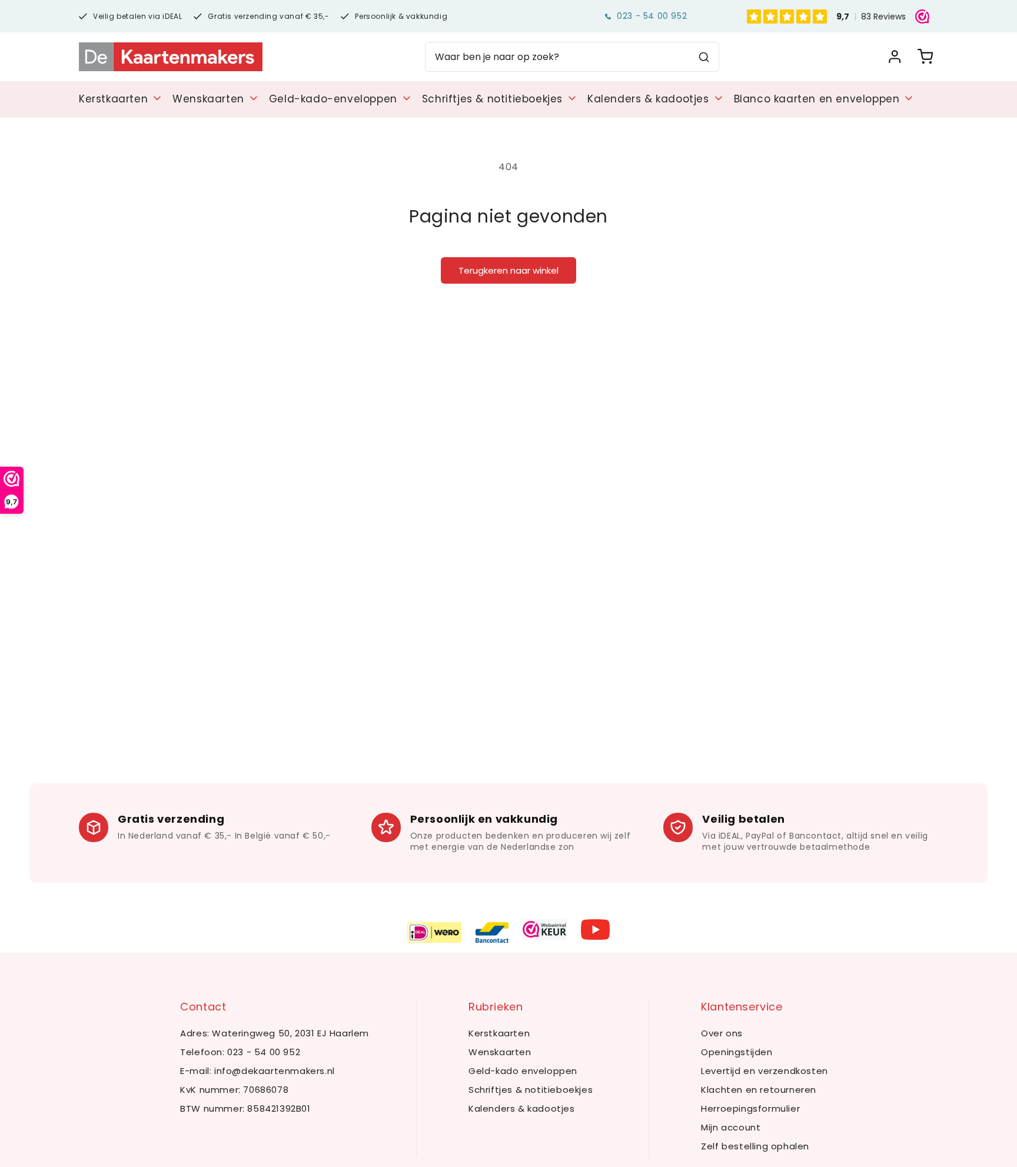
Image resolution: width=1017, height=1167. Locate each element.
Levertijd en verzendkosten (764, 1071)
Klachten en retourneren (758, 1089)
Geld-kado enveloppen (522, 1071)
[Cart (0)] (925, 57)
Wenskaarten (208, 99)
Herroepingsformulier (750, 1108)
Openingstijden (736, 1052)
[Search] (703, 57)
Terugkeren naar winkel (508, 270)
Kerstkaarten (113, 99)
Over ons (722, 1033)
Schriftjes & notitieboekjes (492, 99)
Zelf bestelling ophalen (755, 1146)
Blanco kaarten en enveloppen (817, 99)
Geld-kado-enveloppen (333, 99)
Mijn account (730, 1127)
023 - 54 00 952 (652, 16)
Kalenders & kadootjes (648, 99)
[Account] (895, 57)
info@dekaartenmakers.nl (274, 1071)
